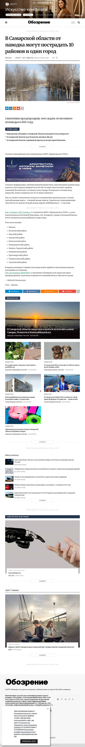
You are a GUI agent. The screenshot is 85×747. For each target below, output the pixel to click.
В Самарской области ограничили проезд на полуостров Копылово (36, 140)
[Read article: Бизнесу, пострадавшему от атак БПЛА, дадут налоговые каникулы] (9, 479)
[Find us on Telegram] (58, 699)
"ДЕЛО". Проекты (14, 644)
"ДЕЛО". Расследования (16, 570)
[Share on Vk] (10, 108)
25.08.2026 (34, 335)
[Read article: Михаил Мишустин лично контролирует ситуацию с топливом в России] (9, 487)
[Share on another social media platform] (22, 108)
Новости (48, 394)
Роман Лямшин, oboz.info (13, 402)
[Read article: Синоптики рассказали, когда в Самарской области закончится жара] (23, 415)
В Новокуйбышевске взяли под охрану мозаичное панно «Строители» (20, 398)
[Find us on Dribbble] (62, 699)
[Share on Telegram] (6, 108)
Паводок (14, 285)
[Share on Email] (18, 108)
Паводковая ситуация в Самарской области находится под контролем (38, 134)
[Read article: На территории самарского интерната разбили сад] (23, 351)
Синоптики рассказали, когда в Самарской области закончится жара (21, 430)
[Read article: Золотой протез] (42, 546)
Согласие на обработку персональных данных (25, 725)
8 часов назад (21, 464)
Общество (29, 58)
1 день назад (20, 471)
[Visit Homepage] (39, 22)
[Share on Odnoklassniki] (14, 108)
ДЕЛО (10, 649)
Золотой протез (14, 573)
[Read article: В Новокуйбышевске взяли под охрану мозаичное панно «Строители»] (23, 383)
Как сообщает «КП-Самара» (17, 212)
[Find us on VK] (66, 699)
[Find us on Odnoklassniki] (69, 699)
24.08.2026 (17, 649)
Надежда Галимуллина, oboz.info (18, 335)
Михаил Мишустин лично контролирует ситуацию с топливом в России (43, 485)
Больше (42, 146)
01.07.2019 (20, 575)
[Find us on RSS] (72, 699)
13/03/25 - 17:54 (20, 58)
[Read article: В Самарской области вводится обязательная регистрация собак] (62, 351)
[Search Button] (79, 22)
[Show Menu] (6, 22)
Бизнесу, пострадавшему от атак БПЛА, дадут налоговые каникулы (41, 477)
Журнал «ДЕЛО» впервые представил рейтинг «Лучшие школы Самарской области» (41, 647)
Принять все (29, 741)
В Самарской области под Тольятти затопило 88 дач (30, 137)
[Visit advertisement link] (42, 9)
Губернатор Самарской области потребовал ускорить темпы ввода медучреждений (47, 469)
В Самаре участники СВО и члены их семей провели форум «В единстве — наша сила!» (61, 398)
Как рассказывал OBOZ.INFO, (17, 273)
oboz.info (8, 58)
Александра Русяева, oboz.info (54, 370)
